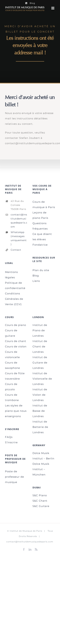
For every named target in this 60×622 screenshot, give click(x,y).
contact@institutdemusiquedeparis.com (19, 220)
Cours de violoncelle (12, 354)
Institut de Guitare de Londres (39, 363)
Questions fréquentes (40, 226)
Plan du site (40, 270)
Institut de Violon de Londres (39, 395)
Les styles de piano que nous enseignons (15, 411)
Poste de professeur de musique (14, 477)
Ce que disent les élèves (42, 236)
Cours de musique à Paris (43, 204)
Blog (35, 275)
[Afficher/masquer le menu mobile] (53, 8)
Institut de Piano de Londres (39, 330)
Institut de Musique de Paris (26, 531)
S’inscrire (11, 442)
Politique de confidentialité (15, 285)
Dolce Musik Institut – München (40, 469)
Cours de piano (15, 325)
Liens (36, 280)
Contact (16, 249)
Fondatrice (40, 244)
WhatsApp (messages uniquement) (19, 238)
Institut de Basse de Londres (39, 411)
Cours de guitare (11, 333)
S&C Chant (39, 500)
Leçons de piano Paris (40, 215)
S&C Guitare (40, 506)
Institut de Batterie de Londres (40, 427)
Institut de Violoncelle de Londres (42, 379)
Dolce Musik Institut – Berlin (43, 455)
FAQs (8, 437)
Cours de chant (15, 341)
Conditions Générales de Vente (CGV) (14, 299)
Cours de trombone (12, 397)
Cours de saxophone (12, 365)
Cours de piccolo (11, 386)
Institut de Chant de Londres (39, 346)
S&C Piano (39, 495)
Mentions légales (11, 274)
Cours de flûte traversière (15, 376)
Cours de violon (15, 346)
